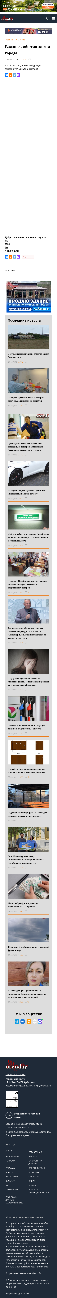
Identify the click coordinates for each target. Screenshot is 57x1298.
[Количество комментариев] (28, 361)
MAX (7, 244)
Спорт (31, 1181)
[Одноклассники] (10, 75)
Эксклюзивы (13, 1156)
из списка (11, 1286)
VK (6, 240)
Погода (32, 1185)
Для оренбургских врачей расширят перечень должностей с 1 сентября (26, 399)
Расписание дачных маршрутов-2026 (14, 1200)
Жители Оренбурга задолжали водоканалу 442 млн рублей (23, 905)
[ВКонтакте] (6, 75)
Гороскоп (11, 1160)
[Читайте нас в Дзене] (35, 1021)
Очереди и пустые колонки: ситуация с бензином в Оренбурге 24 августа (27, 727)
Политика (33, 1172)
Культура (10, 1181)
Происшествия (36, 1168)
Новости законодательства (38, 1191)
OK (6, 247)
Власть (9, 1172)
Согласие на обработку (18, 1123)
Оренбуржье (12, 1189)
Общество (34, 1176)
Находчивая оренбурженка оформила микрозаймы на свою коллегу (26, 492)
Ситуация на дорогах (35, 1162)
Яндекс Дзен (12, 250)
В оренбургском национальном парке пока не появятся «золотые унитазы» (26, 770)
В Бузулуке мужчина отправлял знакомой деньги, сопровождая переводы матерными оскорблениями (28, 682)
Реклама (10, 1168)
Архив (9, 1150)
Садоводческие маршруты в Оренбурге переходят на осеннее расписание (27, 814)
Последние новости (24, 320)
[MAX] (18, 75)
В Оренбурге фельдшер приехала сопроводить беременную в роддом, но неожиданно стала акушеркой (27, 994)
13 (28, 1002)
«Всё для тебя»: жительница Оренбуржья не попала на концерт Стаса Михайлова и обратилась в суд (28, 537)
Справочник (35, 1152)
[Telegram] (14, 75)
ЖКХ (8, 1185)
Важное (32, 1156)
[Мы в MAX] (40, 1021)
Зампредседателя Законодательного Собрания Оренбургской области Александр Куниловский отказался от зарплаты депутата (27, 633)
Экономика (12, 1176)
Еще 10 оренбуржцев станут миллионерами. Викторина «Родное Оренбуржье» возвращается (25, 859)
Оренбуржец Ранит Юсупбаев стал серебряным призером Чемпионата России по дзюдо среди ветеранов (25, 447)
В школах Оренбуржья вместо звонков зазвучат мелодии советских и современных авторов (27, 584)
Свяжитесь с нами (15, 1074)
